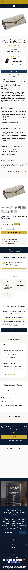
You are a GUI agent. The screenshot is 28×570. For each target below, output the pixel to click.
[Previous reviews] (2, 61)
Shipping (15, 51)
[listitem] (3, 207)
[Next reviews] (25, 61)
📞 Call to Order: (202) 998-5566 (14, 440)
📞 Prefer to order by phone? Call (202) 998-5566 (14, 236)
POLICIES (14, 554)
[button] (14, 61)
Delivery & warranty (14, 171)
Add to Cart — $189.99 (14, 232)
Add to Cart (14, 436)
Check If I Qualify (14, 329)
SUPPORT (13, 547)
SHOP (13, 544)
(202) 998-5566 (16, 164)
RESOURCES (13, 550)
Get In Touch (13, 557)
